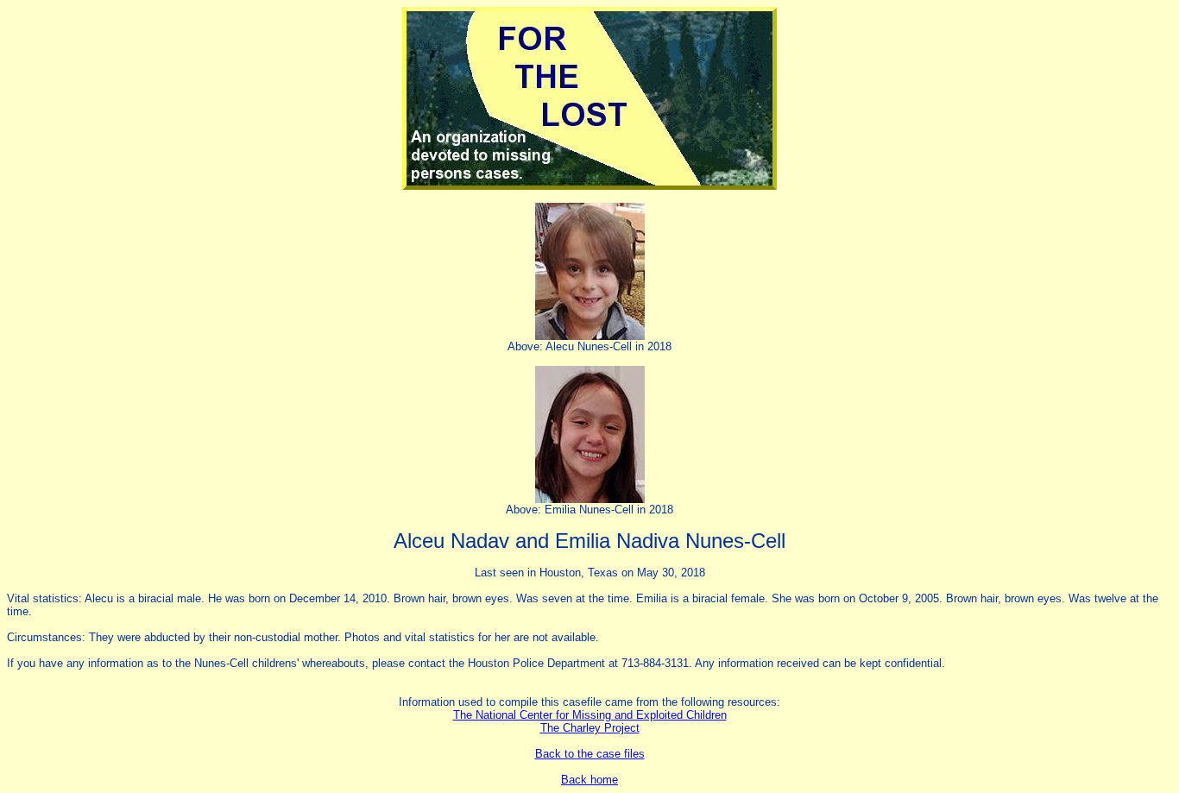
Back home (589, 779)
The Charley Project (590, 727)
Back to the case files (590, 753)
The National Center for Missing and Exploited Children (590, 714)
